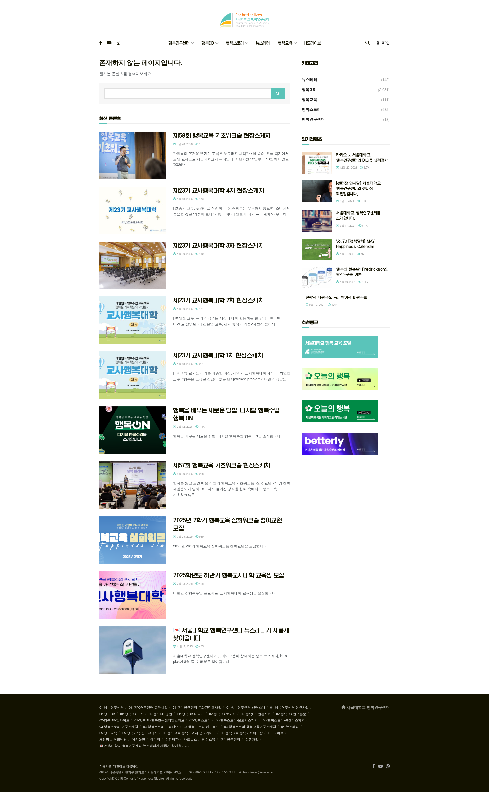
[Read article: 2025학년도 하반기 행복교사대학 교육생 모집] (132, 595)
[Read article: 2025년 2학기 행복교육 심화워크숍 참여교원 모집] (132, 540)
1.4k (201, 426)
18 (200, 144)
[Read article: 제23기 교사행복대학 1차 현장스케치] (132, 375)
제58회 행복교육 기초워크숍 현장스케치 (222, 135)
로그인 (385, 43)
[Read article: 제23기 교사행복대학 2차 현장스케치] (132, 320)
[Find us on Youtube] (109, 43)
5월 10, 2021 (347, 282)
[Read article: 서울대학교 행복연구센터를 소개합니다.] (317, 221)
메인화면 (138, 739)
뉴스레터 (263, 43)
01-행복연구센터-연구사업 (289, 707)
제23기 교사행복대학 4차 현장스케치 (218, 190)
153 (201, 199)
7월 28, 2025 (184, 536)
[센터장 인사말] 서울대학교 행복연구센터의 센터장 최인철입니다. (358, 188)
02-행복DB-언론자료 (256, 713)
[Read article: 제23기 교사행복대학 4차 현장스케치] (132, 210)
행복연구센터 (178, 43)
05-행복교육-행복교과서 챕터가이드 (189, 732)
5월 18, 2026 (184, 199)
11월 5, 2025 (184, 646)
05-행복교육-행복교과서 (140, 732)
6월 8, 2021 (346, 201)
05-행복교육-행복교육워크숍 (242, 732)
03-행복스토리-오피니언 (161, 726)
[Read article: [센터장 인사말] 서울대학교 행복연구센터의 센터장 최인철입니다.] (317, 191)
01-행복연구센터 (111, 707)
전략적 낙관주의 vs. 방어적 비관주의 (336, 297)
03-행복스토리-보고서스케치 (237, 720)
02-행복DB (107, 713)
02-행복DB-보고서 (222, 713)
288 (201, 473)
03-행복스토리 (200, 720)
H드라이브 (312, 43)
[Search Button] (367, 43)
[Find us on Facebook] (100, 43)
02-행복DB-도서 (132, 713)
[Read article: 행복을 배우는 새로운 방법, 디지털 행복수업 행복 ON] (132, 430)
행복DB (207, 43)
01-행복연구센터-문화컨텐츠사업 (197, 707)
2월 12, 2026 (184, 426)
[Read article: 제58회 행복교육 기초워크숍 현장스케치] (132, 155)
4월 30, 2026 (184, 254)
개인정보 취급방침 (113, 739)
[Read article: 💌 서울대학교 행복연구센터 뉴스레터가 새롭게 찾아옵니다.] (132, 650)
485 (201, 646)
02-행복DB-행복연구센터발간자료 (159, 720)
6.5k (363, 201)
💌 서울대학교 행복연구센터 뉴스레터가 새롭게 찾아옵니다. (144, 745)
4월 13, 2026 (184, 364)
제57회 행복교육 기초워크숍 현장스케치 (221, 465)
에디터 (155, 739)
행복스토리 (235, 43)
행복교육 (285, 43)
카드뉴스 (190, 739)
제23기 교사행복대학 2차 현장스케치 (218, 300)
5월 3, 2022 (346, 254)
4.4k (364, 282)
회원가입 (252, 739)
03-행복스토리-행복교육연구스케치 (250, 726)
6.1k (364, 225)
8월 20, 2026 (184, 144)
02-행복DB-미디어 (190, 713)
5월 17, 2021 (347, 225)
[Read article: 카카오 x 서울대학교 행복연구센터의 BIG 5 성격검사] (317, 163)
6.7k (366, 167)
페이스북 (208, 739)
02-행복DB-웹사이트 (114, 720)
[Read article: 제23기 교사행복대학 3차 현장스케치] (132, 265)
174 (201, 309)
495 (201, 583)
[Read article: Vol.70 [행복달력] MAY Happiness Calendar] (317, 249)
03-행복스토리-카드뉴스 (201, 726)
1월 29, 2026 (184, 473)
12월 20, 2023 (348, 167)
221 (201, 364)
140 (201, 254)
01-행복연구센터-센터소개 (245, 707)
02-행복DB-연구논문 (291, 713)
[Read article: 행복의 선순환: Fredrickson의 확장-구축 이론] (317, 277)
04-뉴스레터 (290, 726)
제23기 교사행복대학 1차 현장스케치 (218, 355)
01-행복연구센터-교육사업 (148, 707)
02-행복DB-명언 (160, 713)
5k (362, 254)
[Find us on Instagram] (118, 43)
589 (201, 536)
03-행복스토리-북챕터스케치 (284, 720)
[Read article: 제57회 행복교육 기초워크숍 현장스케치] (132, 485)
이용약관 (172, 739)
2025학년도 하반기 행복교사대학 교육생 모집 (228, 575)
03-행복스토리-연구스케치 (118, 726)
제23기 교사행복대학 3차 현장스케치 (218, 245)
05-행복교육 (108, 732)
